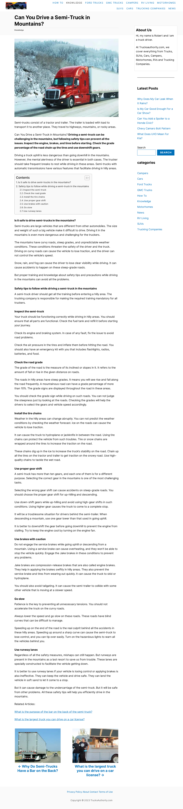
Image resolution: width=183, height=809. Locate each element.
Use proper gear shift (35, 200)
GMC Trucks (144, 190)
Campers (142, 173)
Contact (94, 792)
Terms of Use (106, 792)
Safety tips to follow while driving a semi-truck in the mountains (54, 186)
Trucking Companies (149, 229)
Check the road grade (35, 193)
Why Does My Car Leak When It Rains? (155, 101)
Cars (140, 178)
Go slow (28, 207)
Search (141, 147)
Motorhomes (145, 206)
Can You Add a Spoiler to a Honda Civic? (153, 120)
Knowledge (19, 30)
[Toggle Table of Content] (85, 177)
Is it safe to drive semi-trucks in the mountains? (44, 182)
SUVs (140, 223)
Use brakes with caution (36, 204)
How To (142, 195)
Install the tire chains (34, 197)
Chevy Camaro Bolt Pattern (154, 128)
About (86, 792)
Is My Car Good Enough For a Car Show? (155, 110)
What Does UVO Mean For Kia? (153, 136)
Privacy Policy (74, 792)
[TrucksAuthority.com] (22, 5)
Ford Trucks (144, 184)
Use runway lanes (32, 211)
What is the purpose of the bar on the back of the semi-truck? (53, 711)
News (140, 212)
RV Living (143, 218)
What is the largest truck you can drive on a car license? (49, 719)
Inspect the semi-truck (34, 190)
